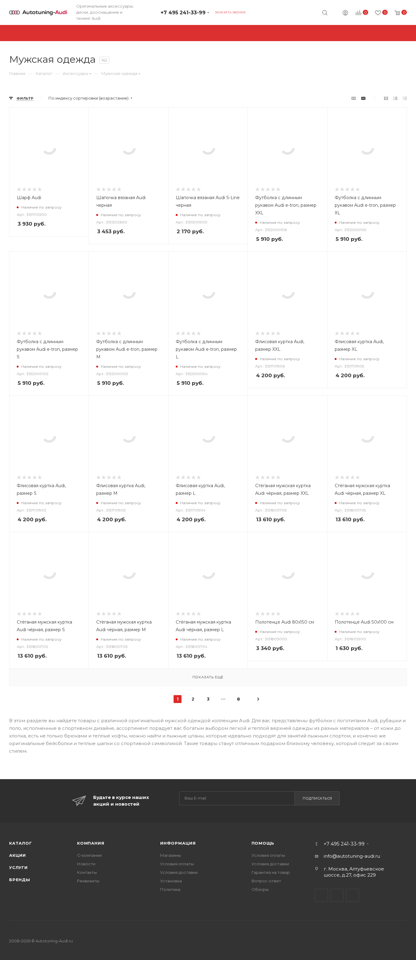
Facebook (337, 895)
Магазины (170, 855)
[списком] (395, 98)
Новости (86, 863)
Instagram (352, 895)
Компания (90, 843)
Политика (170, 889)
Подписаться (317, 798)
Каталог (20, 843)
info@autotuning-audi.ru (352, 856)
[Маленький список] (353, 98)
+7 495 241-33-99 (183, 13)
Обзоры (260, 889)
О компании (89, 855)
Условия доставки (179, 872)
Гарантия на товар (271, 872)
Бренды (19, 879)
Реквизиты (88, 880)
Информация (178, 843)
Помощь (263, 843)
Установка (171, 880)
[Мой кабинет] (345, 13)
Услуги (18, 867)
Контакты (87, 872)
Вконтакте (321, 895)
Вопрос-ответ (266, 880)
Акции (17, 855)
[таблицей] (405, 98)
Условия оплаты (177, 863)
